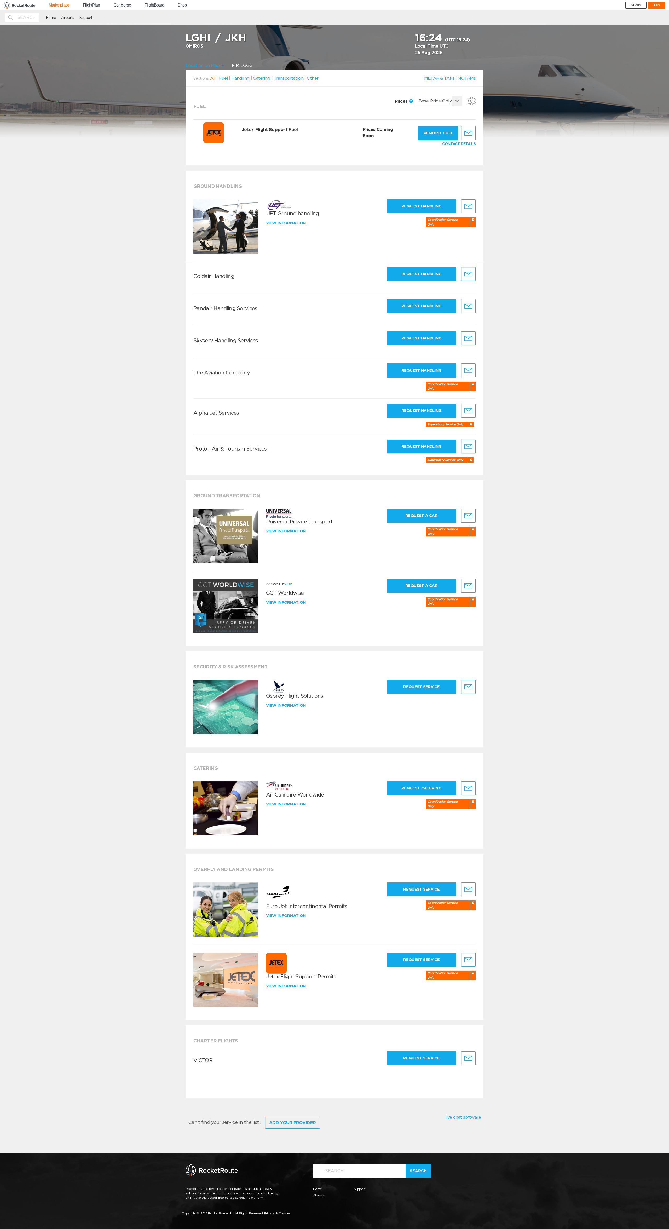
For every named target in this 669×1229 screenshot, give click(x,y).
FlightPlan (91, 5)
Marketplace (59, 5)
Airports (67, 17)
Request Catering (421, 788)
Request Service (421, 686)
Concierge (122, 5)
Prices (402, 101)
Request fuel (438, 133)
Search (418, 1170)
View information (286, 223)
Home (51, 17)
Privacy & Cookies (277, 1213)
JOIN (656, 5)
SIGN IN (636, 5)
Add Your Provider (292, 1122)
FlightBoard (154, 5)
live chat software (463, 1117)
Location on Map (203, 65)
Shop (182, 5)
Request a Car (421, 515)
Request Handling (421, 206)
